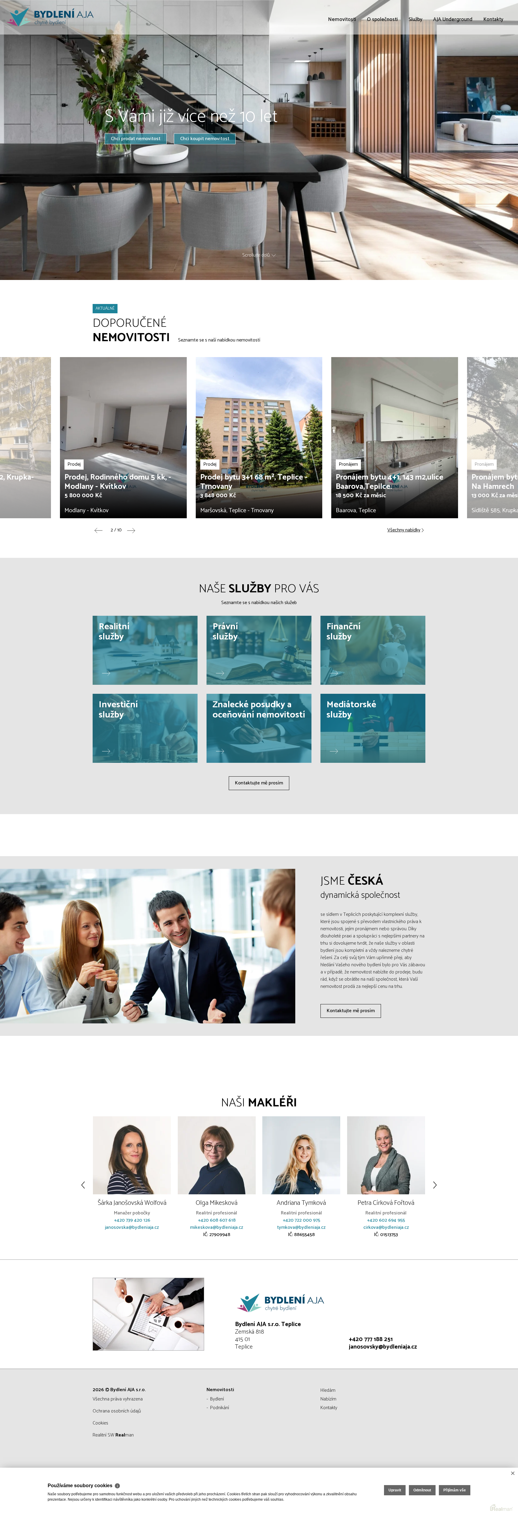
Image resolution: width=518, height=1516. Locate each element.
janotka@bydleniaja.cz (386, 1235)
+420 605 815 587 (386, 1227)
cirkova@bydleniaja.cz (301, 1227)
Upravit (395, 1490)
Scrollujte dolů (256, 255)
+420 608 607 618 (132, 1220)
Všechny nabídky (403, 530)
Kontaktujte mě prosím (259, 783)
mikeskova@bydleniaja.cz (132, 1227)
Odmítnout (422, 1490)
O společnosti (382, 54)
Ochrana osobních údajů (117, 1411)
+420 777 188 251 (371, 1339)
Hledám (327, 1390)
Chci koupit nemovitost (204, 138)
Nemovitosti (342, 54)
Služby (415, 54)
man (124, 1435)
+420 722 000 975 (217, 1220)
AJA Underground (452, 54)
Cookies (100, 1423)
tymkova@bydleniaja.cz (216, 1227)
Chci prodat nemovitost (135, 138)
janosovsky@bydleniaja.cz (383, 1347)
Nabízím (328, 1399)
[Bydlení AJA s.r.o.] (49, 17)
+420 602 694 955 (301, 1220)
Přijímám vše (454, 1490)
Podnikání (219, 1408)
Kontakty (493, 54)
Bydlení (217, 1399)
